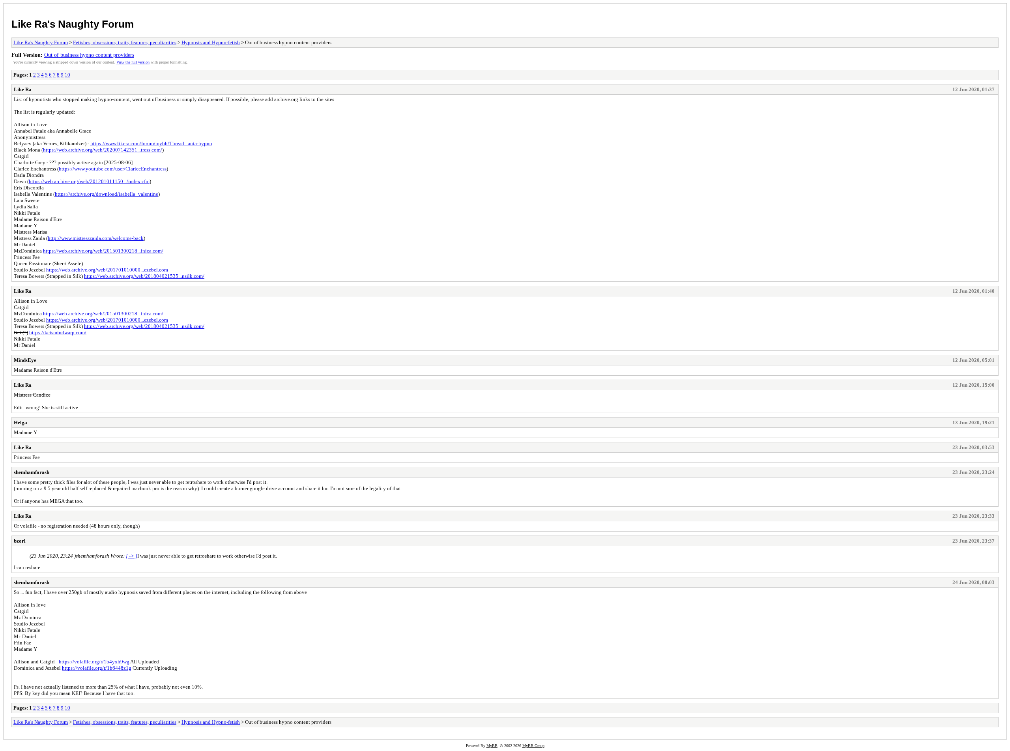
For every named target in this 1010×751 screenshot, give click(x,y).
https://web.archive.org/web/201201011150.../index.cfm (89, 181)
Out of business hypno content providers (89, 55)
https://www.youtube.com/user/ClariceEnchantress (112, 169)
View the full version (133, 62)
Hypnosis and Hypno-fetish (210, 42)
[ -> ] (131, 556)
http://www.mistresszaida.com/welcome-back (96, 238)
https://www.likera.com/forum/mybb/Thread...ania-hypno (151, 143)
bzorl (20, 541)
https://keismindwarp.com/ (57, 332)
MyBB (492, 746)
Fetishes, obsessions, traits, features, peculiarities (124, 42)
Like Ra (23, 89)
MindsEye (25, 360)
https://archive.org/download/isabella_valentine (106, 194)
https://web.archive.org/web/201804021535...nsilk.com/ (144, 276)
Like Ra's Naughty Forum (72, 24)
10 (67, 75)
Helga (20, 422)
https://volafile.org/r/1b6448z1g (96, 668)
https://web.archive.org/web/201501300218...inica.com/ (103, 251)
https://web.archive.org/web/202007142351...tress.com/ (102, 150)
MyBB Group (533, 746)
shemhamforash (31, 472)
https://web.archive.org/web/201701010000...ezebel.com (107, 270)
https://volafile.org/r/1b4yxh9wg (94, 662)
